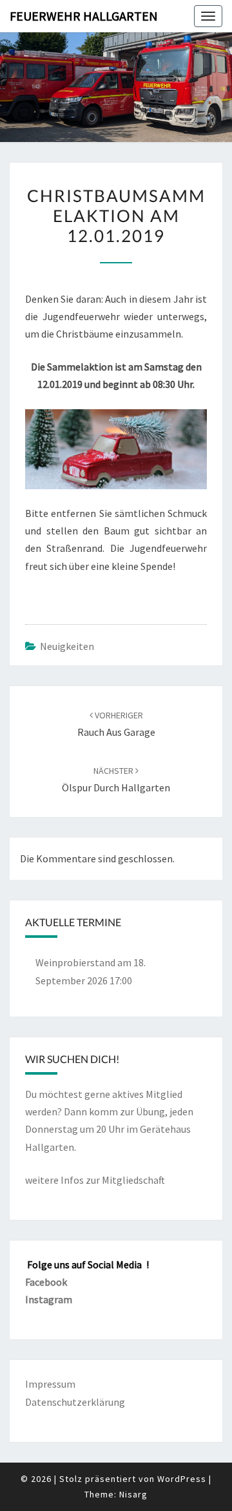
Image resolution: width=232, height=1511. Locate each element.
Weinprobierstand (75, 962)
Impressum (50, 1383)
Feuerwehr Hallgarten (84, 16)
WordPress (181, 1479)
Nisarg (133, 1494)
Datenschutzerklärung (75, 1401)
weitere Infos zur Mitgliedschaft (95, 1179)
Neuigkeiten (67, 646)
